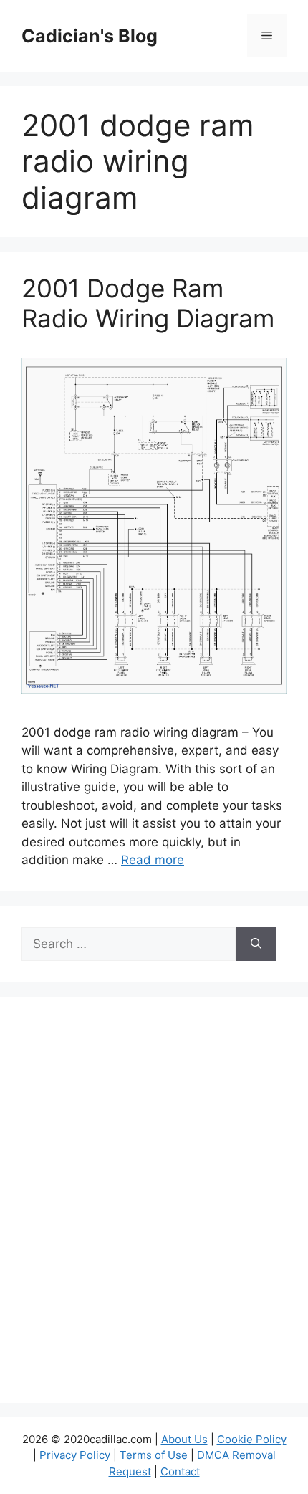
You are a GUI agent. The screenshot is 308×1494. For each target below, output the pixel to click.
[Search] (256, 944)
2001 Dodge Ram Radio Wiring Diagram (147, 303)
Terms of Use (154, 1455)
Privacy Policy (74, 1455)
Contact (180, 1471)
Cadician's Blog (89, 36)
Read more (152, 860)
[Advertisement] (154, 1209)
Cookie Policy (252, 1439)
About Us (184, 1439)
